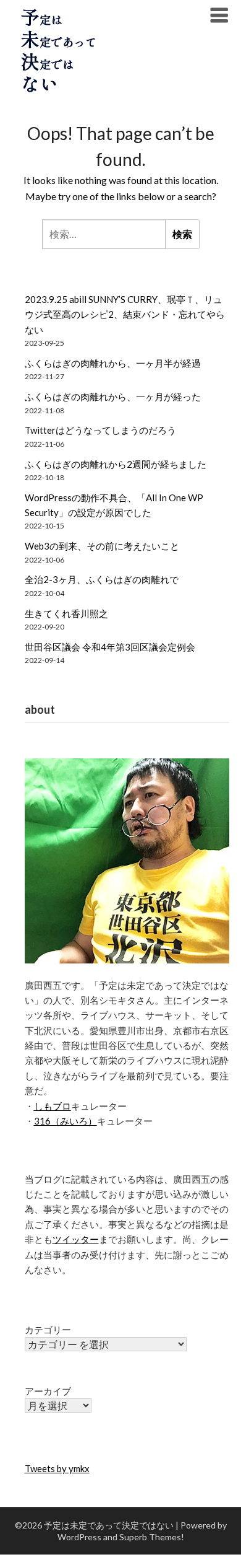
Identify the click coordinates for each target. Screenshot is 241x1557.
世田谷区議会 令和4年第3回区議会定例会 (110, 646)
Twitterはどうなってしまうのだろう (100, 430)
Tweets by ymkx (57, 1468)
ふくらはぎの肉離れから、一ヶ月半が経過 (113, 363)
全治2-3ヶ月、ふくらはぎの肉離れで (102, 579)
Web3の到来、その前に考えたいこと (102, 545)
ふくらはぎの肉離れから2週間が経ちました (115, 464)
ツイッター (76, 1239)
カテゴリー (48, 1329)
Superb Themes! (151, 1537)
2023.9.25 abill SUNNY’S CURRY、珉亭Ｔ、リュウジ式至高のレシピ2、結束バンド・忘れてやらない (125, 314)
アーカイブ (48, 1391)
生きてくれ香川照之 (66, 613)
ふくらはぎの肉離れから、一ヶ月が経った (113, 396)
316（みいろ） (65, 1120)
